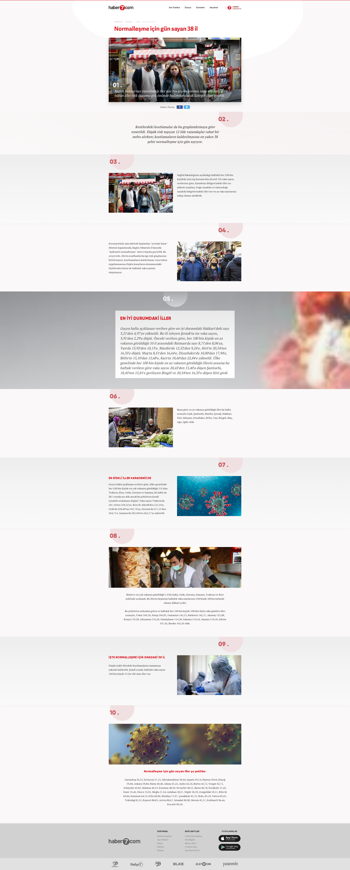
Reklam (160, 846)
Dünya (188, 8)
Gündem (200, 8)
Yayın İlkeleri (162, 839)
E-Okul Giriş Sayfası (193, 836)
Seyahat (214, 8)
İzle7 (203, 864)
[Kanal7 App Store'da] (229, 838)
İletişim (160, 850)
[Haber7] (121, 7)
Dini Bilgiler (190, 839)
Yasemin (230, 864)
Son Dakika (174, 8)
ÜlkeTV (178, 864)
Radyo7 (137, 864)
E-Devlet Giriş (191, 846)
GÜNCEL (128, 22)
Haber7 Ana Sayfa (233, 8)
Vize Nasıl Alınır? (192, 850)
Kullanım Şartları (164, 836)
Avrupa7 (158, 864)
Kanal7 (115, 864)
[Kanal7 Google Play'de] (229, 847)
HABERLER (118, 22)
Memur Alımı (190, 843)
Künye (160, 843)
